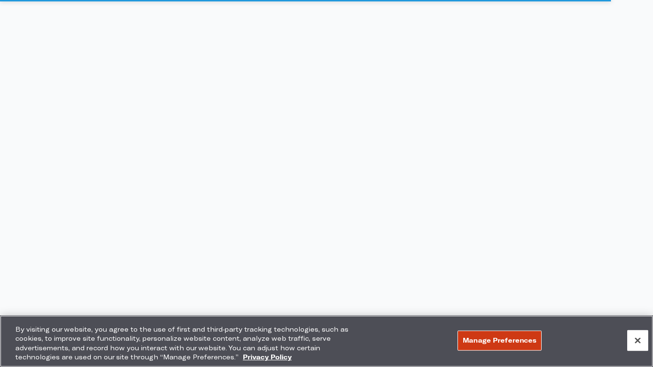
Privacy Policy (267, 357)
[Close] (637, 340)
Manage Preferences (499, 340)
